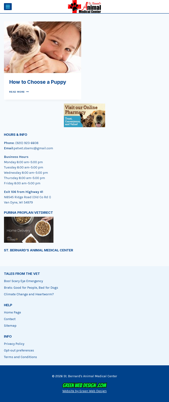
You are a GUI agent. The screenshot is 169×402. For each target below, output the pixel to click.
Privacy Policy (14, 344)
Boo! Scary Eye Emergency (23, 281)
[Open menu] (8, 6)
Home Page (12, 312)
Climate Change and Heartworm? (29, 294)
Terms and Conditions (20, 357)
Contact (10, 319)
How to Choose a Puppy (37, 82)
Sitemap (10, 326)
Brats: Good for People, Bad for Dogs (31, 288)
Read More (19, 91)
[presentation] (42, 47)
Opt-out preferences (19, 350)
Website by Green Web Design (84, 391)
